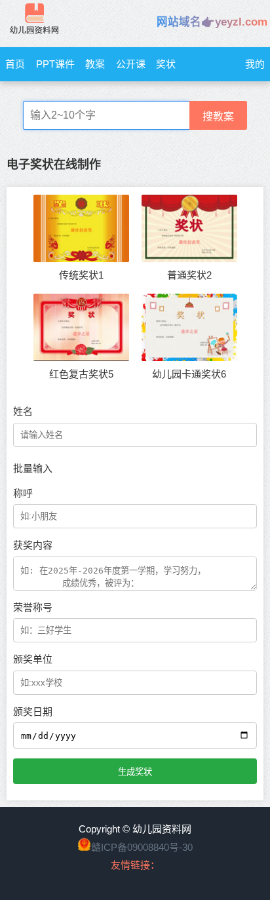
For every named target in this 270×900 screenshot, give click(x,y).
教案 (95, 63)
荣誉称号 (32, 607)
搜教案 (218, 116)
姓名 (23, 411)
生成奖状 (135, 772)
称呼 (23, 493)
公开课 (130, 63)
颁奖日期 (32, 711)
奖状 (166, 63)
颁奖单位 (32, 659)
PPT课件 (55, 63)
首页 (15, 63)
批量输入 (32, 468)
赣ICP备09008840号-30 (142, 847)
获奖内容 (32, 545)
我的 (255, 63)
